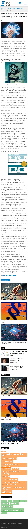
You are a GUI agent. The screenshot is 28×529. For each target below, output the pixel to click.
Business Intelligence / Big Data (12, 455)
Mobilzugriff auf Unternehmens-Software (12, 488)
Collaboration (6, 461)
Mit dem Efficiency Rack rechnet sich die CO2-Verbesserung (17, 367)
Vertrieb (3, 513)
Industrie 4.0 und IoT (9, 479)
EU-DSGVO (5, 476)
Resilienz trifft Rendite (6, 301)
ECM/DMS (15, 469)
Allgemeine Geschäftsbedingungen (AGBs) (11, 523)
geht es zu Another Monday (10, 275)
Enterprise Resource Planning (10, 472)
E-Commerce (5, 469)
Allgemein (3, 451)
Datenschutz (4, 521)
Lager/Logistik (23, 500)
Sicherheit (6, 491)
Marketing (5, 504)
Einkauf (10, 500)
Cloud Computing (9, 458)
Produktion (6, 506)
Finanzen (16, 501)
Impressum (11, 521)
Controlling (3, 501)
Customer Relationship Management (9, 465)
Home (2, 8)
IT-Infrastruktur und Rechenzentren (14, 8)
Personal (14, 503)
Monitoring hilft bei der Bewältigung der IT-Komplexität (16, 360)
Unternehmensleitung (12, 509)
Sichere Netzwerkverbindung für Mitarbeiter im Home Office (18, 353)
